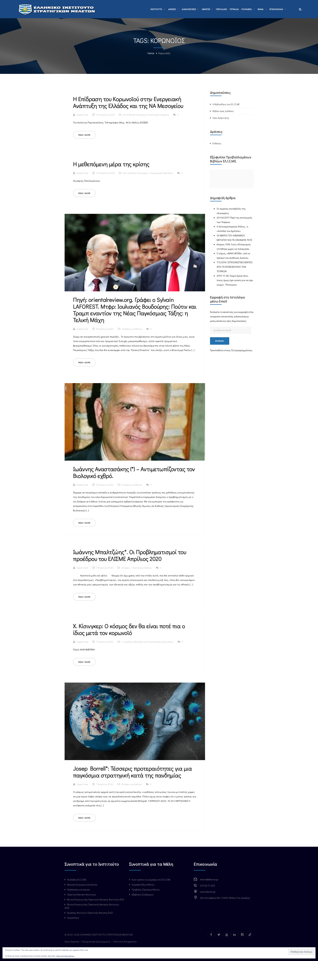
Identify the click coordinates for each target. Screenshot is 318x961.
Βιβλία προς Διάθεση (223, 111)
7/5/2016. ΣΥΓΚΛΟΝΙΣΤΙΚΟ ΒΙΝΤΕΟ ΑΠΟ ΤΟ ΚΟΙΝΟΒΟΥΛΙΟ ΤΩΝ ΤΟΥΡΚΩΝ (235, 267)
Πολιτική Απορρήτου (125, 941)
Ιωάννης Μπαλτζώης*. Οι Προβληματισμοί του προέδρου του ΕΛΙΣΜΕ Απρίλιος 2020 (129, 555)
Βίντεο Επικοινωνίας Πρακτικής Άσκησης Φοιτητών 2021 (95, 899)
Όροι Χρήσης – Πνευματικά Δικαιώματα (88, 941)
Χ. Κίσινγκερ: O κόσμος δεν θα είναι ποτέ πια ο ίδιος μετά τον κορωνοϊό (129, 629)
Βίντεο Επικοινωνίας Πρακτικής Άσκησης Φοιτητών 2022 (92, 906)
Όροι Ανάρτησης (220, 117)
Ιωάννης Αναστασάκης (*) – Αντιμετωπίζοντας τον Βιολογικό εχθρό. (134, 472)
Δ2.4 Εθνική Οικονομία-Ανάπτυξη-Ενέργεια (146, 114)
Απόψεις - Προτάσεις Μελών (137, 567)
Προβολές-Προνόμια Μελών (146, 889)
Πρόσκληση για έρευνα (78, 889)
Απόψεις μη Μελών (132, 328)
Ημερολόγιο (73, 917)
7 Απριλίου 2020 (104, 567)
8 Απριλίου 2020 (105, 328)
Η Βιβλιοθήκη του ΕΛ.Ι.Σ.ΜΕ (226, 104)
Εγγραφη (219, 340)
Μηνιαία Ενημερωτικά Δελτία (82, 884)
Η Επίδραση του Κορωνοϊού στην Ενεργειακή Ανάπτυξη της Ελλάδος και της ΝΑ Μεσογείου (128, 102)
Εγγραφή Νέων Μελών (143, 884)
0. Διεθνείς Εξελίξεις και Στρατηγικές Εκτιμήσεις (147, 641)
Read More (84, 134)
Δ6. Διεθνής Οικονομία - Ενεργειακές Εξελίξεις (148, 173)
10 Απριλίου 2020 (105, 114)
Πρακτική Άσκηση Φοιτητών (81, 894)
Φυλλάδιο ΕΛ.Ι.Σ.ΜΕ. (77, 879)
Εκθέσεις (216, 143)
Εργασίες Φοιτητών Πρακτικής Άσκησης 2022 (90, 912)
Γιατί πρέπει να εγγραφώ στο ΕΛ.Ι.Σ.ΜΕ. (151, 879)
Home (151, 53)
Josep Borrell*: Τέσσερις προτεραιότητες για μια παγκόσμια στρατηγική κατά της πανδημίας (132, 772)
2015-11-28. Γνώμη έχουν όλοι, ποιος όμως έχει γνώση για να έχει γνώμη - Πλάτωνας (235, 280)
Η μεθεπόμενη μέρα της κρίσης (111, 164)
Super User (82, 114)
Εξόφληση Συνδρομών (143, 894)
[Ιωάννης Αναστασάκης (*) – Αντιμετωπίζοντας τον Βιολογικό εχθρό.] (135, 422)
